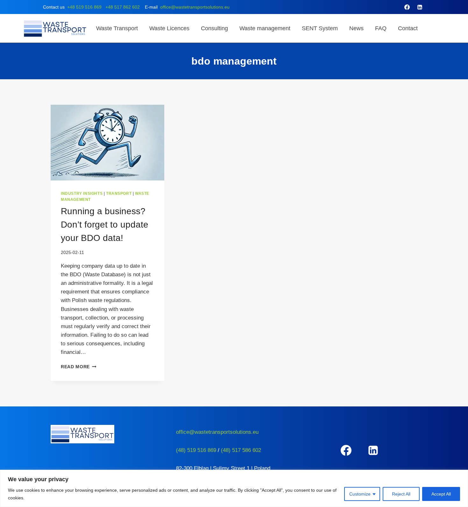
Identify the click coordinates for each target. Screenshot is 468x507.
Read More (78, 366)
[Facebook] (407, 7)
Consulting (214, 28)
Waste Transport (117, 28)
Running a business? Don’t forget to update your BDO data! (104, 224)
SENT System (320, 28)
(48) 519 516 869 (196, 450)
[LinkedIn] (419, 7)
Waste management (264, 28)
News (356, 28)
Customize (360, 493)
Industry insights (82, 193)
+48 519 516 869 (84, 7)
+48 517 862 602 (122, 7)
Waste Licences (169, 28)
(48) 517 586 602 (241, 450)
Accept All (441, 493)
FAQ (380, 28)
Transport (118, 193)
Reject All (401, 493)
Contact (408, 28)
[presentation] (107, 142)
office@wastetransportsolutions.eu (195, 7)
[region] (234, 488)
